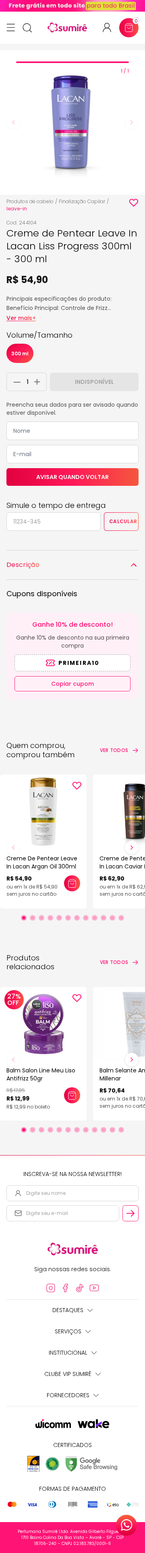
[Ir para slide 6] (68, 918)
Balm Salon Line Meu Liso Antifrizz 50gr (40, 1074)
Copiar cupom (72, 684)
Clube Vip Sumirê (67, 1374)
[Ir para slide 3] (41, 918)
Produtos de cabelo (30, 201)
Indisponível (94, 382)
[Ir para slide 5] (59, 918)
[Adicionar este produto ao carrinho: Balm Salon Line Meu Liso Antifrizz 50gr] (72, 1095)
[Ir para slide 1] (24, 918)
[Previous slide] (13, 122)
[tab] (72, 62)
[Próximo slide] (132, 847)
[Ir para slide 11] (112, 918)
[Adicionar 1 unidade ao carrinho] (39, 382)
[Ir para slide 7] (77, 918)
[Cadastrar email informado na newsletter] (130, 1213)
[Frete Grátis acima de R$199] (72, 6)
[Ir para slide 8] (86, 918)
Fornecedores (68, 1395)
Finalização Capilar (82, 201)
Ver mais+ (21, 318)
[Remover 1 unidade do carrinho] (15, 382)
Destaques (67, 1310)
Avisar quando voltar (72, 477)
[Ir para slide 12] (121, 918)
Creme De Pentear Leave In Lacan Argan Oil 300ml (41, 862)
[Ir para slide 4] (50, 918)
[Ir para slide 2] (32, 918)
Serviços (68, 1331)
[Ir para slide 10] (103, 918)
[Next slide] (132, 122)
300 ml (20, 353)
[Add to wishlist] (134, 203)
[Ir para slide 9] (94, 918)
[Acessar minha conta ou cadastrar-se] (110, 27)
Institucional (68, 1353)
